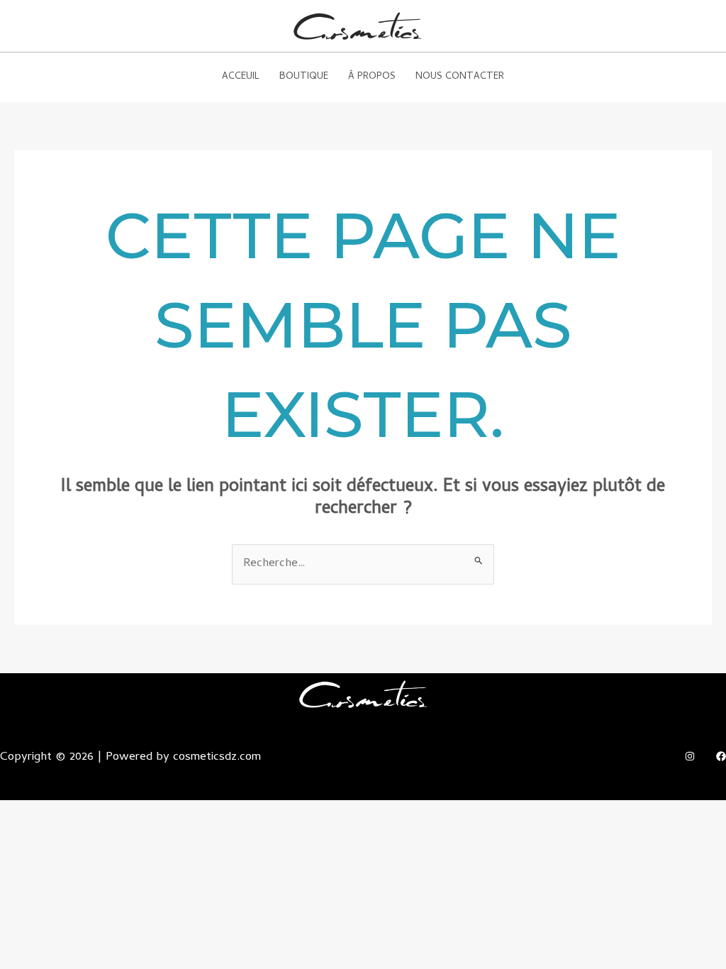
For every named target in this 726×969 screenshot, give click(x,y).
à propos (372, 77)
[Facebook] (721, 756)
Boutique (303, 77)
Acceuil (240, 77)
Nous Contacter (459, 77)
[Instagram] (690, 756)
